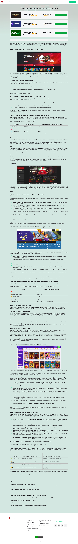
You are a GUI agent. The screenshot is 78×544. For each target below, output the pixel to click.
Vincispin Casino (47, 14)
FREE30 (33, 25)
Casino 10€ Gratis (36, 1)
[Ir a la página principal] (5, 2)
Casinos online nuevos (43, 523)
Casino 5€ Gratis (29, 1)
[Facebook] (59, 525)
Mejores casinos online (44, 525)
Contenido (14, 40)
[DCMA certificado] (39, 536)
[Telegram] (55, 525)
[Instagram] (65, 525)
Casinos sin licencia (31, 530)
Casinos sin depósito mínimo (54, 1)
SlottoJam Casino (47, 32)
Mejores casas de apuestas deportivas (44, 528)
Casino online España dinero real (45, 521)
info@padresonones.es (58, 521)
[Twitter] (62, 525)
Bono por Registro (44, 1)
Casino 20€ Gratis (21, 1)
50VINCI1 (34, 16)
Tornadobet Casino (47, 23)
